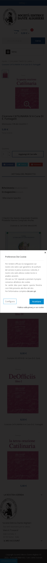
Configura (10, 301)
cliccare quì (31, 291)
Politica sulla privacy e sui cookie (30, 307)
